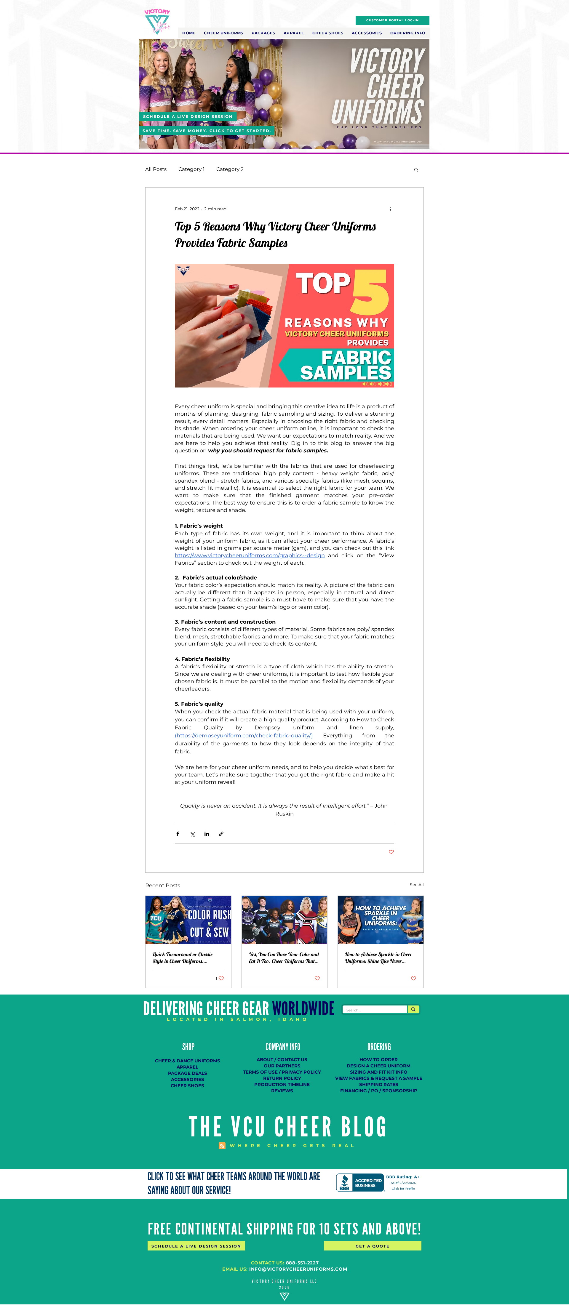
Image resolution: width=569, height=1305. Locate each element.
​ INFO (294, 1047)
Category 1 (191, 169)
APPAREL (187, 1067)
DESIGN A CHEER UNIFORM (378, 1066)
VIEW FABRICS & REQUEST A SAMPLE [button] (378, 1078)
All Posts (156, 169)
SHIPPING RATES (378, 1084)
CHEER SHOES (187, 1085)
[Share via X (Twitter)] (192, 834)
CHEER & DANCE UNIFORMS (187, 1061)
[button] (223, 33)
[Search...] (413, 1009)
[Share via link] (221, 834)
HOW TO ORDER (378, 1059)
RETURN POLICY (282, 1078)
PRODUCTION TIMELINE (282, 1084)
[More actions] (390, 208)
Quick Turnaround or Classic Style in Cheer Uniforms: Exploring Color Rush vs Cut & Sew (188, 958)
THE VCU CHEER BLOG (288, 1127)
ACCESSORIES (187, 1079)
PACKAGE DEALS (187, 1073)
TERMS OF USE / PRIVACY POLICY (282, 1072)
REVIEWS (282, 1090)
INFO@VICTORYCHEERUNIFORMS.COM (298, 1269)
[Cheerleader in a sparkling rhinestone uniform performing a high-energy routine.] (380, 920)
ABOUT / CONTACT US (282, 1059)
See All (417, 884)
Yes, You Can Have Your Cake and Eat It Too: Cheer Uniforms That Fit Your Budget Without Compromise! (284, 958)
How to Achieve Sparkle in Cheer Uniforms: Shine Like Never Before (378, 958)
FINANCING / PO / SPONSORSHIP (378, 1090)
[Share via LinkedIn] (207, 834)
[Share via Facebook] (177, 834)
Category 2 (230, 169)
